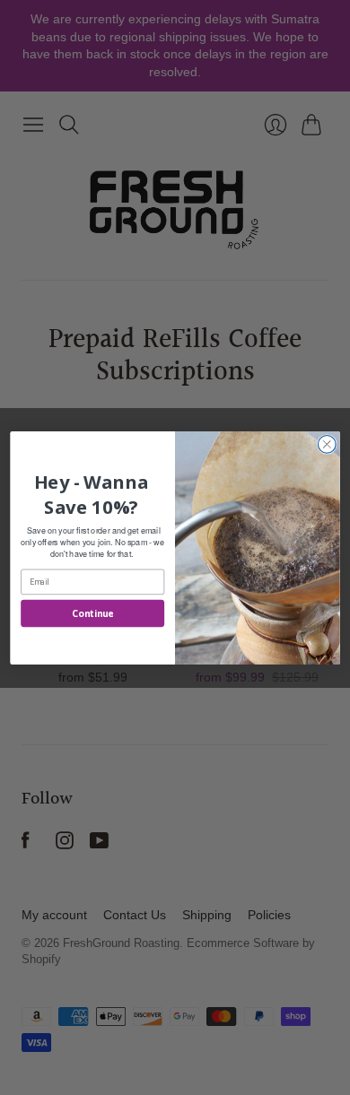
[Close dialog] (327, 444)
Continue (92, 612)
